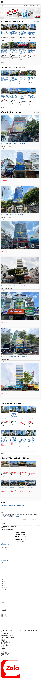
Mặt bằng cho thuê (37, 21)
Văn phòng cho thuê (36, 403)
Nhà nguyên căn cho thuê (20, 539)
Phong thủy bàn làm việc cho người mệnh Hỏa (10, 521)
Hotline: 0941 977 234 (5, 633)
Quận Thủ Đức (4, 600)
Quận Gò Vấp (4, 591)
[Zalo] (10, 669)
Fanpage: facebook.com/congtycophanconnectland (9, 637)
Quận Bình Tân (4, 587)
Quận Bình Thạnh (5, 589)
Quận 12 (3, 585)
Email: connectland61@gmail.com (7, 635)
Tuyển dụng (3, 648)
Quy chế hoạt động (4, 652)
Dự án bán (3, 558)
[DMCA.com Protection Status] (18, 657)
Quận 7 (3, 575)
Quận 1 (3, 562)
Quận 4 (3, 568)
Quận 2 (3, 564)
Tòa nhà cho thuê (37, 112)
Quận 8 (3, 577)
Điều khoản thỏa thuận (5, 653)
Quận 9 (3, 579)
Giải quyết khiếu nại (4, 655)
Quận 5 (3, 570)
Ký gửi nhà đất (3, 649)
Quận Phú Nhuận (4, 593)
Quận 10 (3, 581)
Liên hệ (2, 647)
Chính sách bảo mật (4, 654)
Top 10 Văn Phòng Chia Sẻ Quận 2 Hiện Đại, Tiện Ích (10, 516)
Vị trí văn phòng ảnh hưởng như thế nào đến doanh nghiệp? (13, 505)
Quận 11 (3, 583)
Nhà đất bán (38, 67)
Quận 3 (3, 566)
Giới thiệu (2, 646)
